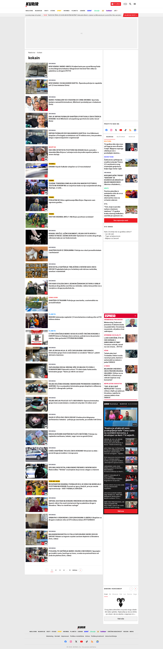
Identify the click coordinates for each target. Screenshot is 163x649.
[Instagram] (111, 130)
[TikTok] (125, 130)
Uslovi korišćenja (111, 636)
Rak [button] (121, 594)
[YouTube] (120, 130)
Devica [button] (129, 594)
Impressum (65, 636)
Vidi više (121, 619)
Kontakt (57, 636)
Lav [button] (124, 594)
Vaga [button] (135, 594)
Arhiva (75, 570)
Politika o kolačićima (77, 636)
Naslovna (31, 52)
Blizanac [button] (115, 594)
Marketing (49, 636)
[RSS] (130, 130)
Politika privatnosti (97, 636)
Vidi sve (121, 511)
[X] (116, 130)
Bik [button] (110, 594)
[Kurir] (32, 4)
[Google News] (135, 130)
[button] (135, 588)
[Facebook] (106, 130)
